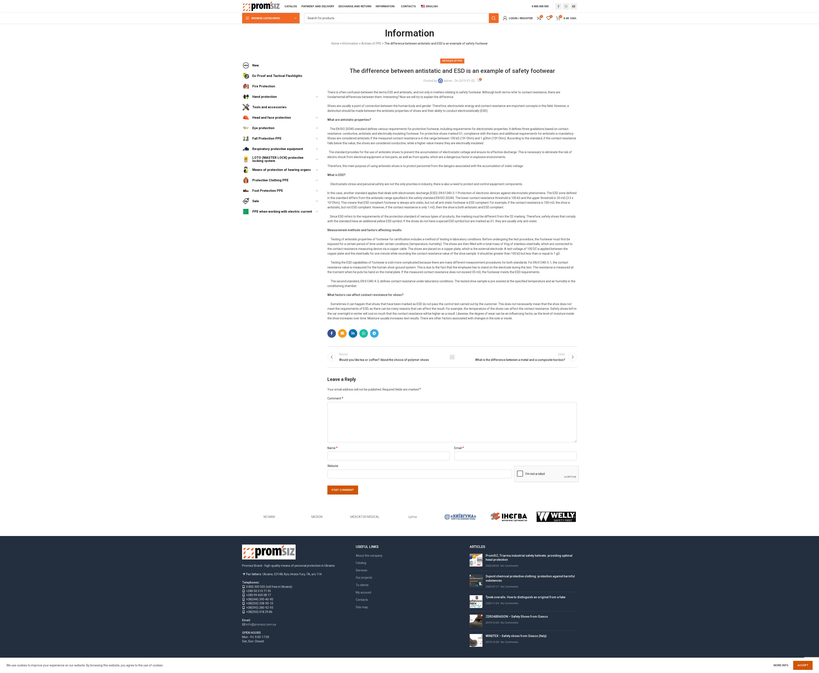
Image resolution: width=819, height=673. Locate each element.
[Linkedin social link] (353, 333)
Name (332, 448)
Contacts (362, 599)
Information (350, 43)
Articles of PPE (371, 43)
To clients (362, 585)
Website (332, 466)
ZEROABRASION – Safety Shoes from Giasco (517, 616)
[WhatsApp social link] (363, 333)
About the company (369, 555)
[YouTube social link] (574, 6)
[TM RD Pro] (317, 516)
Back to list (452, 357)
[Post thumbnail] (476, 561)
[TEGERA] (365, 516)
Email (459, 448)
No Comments (509, 565)
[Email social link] (342, 333)
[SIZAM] (460, 516)
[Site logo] (261, 6)
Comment (335, 398)
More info (781, 665)
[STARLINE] (413, 516)
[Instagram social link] (566, 6)
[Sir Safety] (508, 516)
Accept (802, 665)
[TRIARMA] (269, 516)
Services (361, 570)
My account (363, 592)
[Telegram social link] (374, 333)
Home (335, 43)
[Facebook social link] (558, 6)
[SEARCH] (494, 18)
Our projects (364, 577)
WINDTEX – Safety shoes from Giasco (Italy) (516, 636)
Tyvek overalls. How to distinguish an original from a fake (525, 597)
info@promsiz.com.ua (261, 624)
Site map (362, 607)
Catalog (361, 563)
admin (448, 80)
